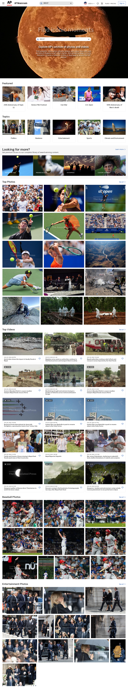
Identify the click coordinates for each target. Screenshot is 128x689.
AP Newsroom (20, 3)
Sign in (122, 3)
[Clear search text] (71, 3)
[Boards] (98, 3)
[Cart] (102, 3)
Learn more (119, 149)
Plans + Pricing (110, 3)
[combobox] (90, 3)
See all (121, 182)
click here (72, 55)
